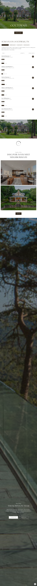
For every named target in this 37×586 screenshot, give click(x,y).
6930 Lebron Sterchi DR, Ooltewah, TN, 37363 (8, 88)
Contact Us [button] (13, 517)
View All (18, 213)
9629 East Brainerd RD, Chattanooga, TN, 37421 (8, 78)
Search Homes (18, 32)
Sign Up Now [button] (23, 517)
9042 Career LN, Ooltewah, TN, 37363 (6, 99)
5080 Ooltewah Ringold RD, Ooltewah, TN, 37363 (8, 67)
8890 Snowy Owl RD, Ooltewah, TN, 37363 (7, 57)
